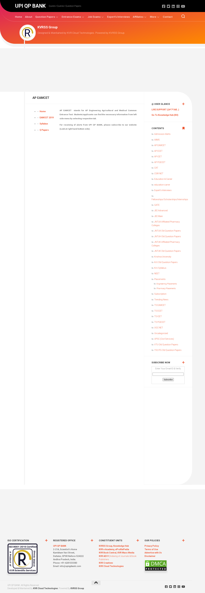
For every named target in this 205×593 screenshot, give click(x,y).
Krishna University (162, 256)
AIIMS (157, 140)
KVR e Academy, (107, 549)
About (28, 16)
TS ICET (158, 316)
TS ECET (158, 311)
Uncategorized (161, 333)
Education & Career (163, 179)
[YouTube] (183, 6)
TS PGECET (159, 322)
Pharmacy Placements (166, 288)
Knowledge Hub (121, 546)
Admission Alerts (162, 134)
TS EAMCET (160, 305)
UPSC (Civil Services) (164, 339)
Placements (160, 279)
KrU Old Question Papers (166, 262)
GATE (157, 205)
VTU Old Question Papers (166, 344)
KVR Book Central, (108, 552)
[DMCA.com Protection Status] (156, 570)
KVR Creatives (106, 563)
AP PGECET (159, 162)
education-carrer (162, 185)
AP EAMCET (160, 145)
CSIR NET (158, 173)
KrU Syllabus (160, 268)
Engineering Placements (167, 284)
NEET (157, 273)
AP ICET (158, 156)
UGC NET (158, 327)
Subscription (160, 294)
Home (18, 16)
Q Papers (44, 130)
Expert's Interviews (163, 190)
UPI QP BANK (30, 6)
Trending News (161, 299)
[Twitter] (168, 6)
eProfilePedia (122, 549)
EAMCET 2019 (47, 117)
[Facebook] (163, 6)
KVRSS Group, (106, 546)
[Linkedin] (173, 6)
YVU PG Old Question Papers (167, 350)
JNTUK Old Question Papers (167, 251)
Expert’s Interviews (118, 16)
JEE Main (158, 216)
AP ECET (158, 151)
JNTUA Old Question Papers (167, 231)
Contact (168, 16)
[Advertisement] (102, 69)
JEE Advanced (161, 210)
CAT (156, 168)
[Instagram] (178, 6)
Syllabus (44, 123)
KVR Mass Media (126, 552)
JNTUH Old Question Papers (167, 236)
